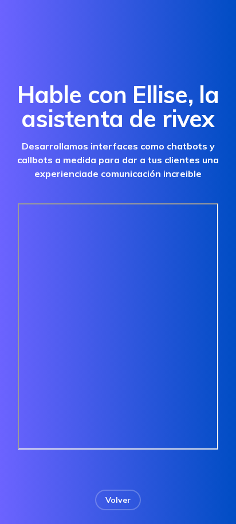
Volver (118, 500)
